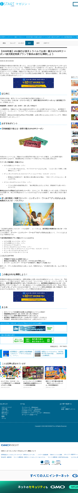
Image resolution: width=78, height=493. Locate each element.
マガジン (21, 37)
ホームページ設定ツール (29, 414)
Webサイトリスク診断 (56, 454)
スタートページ (7, 407)
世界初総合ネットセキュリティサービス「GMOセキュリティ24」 (18, 454)
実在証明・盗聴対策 (6, 457)
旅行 (16, 37)
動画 (3, 416)
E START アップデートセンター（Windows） (36, 413)
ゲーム (4, 418)
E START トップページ (6, 37)
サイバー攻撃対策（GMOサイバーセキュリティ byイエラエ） (30, 457)
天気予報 (4, 409)
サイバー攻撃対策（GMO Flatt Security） (58, 457)
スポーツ (46, 43)
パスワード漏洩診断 (43, 454)
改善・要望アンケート (68, 409)
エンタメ (21, 43)
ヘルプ (63, 407)
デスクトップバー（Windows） (32, 409)
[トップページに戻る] (7, 4)
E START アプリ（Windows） (31, 411)
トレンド (13, 43)
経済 (38, 43)
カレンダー (5, 411)
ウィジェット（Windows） (30, 407)
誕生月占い (5, 413)
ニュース (4, 414)
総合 (4, 43)
